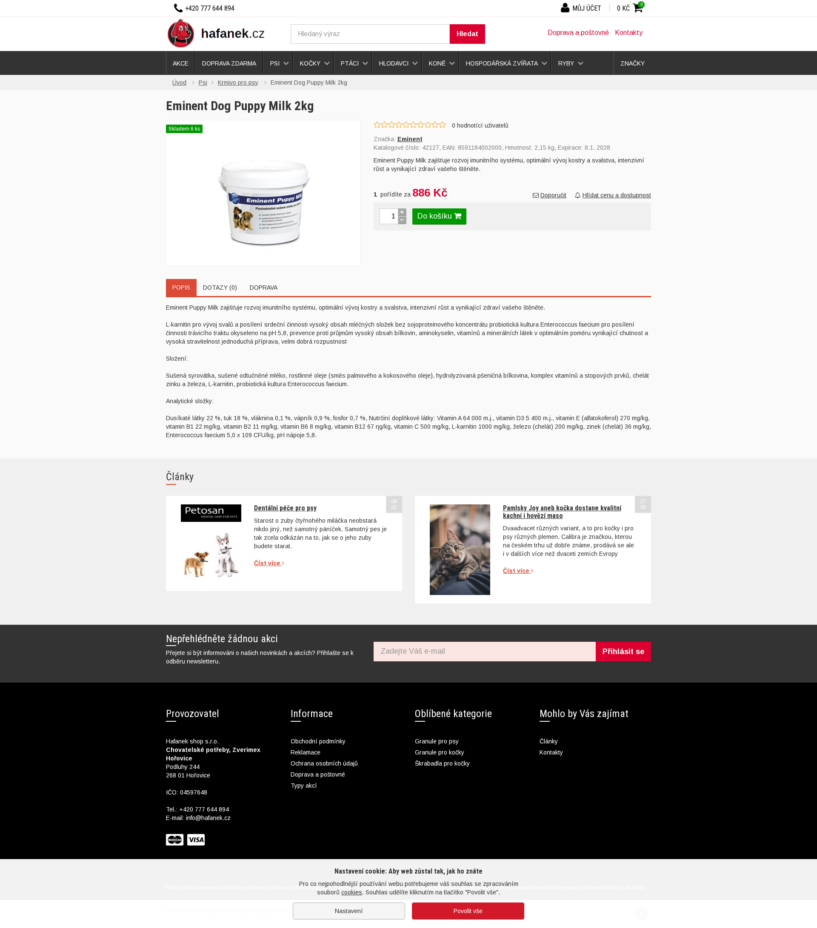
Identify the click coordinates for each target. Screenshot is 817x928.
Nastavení (349, 911)
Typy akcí (304, 785)
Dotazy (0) (220, 287)
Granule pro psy (437, 741)
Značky (632, 63)
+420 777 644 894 (204, 809)
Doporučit (553, 195)
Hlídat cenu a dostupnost (617, 195)
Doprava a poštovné (578, 32)
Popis (181, 287)
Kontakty (629, 32)
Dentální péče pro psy (285, 508)
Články (549, 741)
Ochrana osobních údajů (324, 763)
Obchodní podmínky (318, 741)
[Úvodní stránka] (219, 32)
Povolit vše (468, 911)
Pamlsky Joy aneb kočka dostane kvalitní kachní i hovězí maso (562, 512)
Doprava (263, 287)
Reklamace (305, 752)
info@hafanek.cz (208, 817)
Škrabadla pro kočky (442, 763)
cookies (351, 892)
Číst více (268, 563)
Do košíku (435, 216)
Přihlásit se (623, 651)
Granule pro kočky (439, 752)
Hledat (467, 33)
